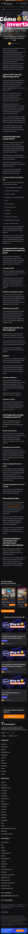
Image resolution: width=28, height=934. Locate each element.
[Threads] (13, 736)
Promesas (3, 771)
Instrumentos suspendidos (8, 883)
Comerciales (4, 755)
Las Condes (4, 790)
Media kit (3, 866)
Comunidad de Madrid (6, 834)
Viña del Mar (4, 796)
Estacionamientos (5, 752)
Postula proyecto (5, 858)
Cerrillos (3, 782)
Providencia (4, 785)
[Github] (18, 736)
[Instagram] (1, 736)
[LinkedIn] (11, 736)
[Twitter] (8, 735)
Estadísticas (4, 864)
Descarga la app (5, 885)
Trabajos (3, 850)
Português (12, 732)
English (7, 732)
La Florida (3, 809)
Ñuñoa (2, 801)
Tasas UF (3, 861)
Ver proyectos (20, 930)
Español (3, 732)
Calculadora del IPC (14, 506)
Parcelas (3, 757)
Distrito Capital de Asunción (8, 828)
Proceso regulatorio (6, 853)
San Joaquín (4, 820)
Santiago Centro (5, 798)
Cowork (3, 774)
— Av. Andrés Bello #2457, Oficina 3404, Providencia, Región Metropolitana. (14, 906)
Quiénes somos (5, 842)
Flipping (3, 749)
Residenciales (4, 746)
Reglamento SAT (5, 877)
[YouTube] (4, 736)
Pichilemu (3, 817)
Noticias (3, 855)
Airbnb (2, 760)
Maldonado (4, 831)
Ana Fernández (16, 43)
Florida (3, 825)
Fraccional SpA (9, 904)
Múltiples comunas (6, 787)
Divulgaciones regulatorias (8, 874)
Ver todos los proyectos (8, 611)
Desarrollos (4, 744)
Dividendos (4, 765)
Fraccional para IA (7, 888)
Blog (4, 9)
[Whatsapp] (15, 736)
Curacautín (4, 806)
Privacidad (4, 872)
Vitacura (3, 812)
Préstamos (4, 763)
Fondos (3, 768)
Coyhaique (4, 793)
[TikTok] (6, 736)
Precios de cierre (5, 880)
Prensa (3, 847)
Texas (2, 823)
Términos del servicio (6, 869)
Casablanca (4, 815)
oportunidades (19, 0)
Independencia (5, 804)
